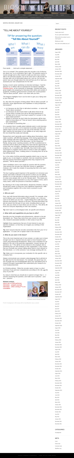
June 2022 (57, 167)
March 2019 (57, 253)
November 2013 (58, 385)
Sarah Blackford (27, 302)
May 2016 (57, 335)
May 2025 (57, 85)
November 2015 (58, 347)
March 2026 (57, 64)
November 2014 (58, 366)
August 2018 (57, 270)
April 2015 (57, 354)
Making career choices (46, 15)
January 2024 (58, 121)
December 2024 (58, 95)
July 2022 (57, 164)
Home (5, 15)
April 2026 (57, 61)
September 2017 (58, 296)
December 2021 (58, 181)
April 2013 (57, 399)
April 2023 (57, 143)
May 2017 (57, 306)
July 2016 (57, 330)
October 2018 (58, 265)
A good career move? (59, 32)
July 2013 (57, 392)
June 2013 (57, 395)
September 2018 (58, 268)
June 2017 (57, 304)
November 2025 (58, 73)
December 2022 (58, 152)
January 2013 (58, 404)
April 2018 (57, 280)
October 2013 (58, 387)
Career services (32, 15)
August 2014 (57, 373)
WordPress (33, 455)
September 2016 (58, 325)
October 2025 (58, 76)
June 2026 (57, 57)
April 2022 (57, 172)
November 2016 (58, 320)
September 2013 (58, 390)
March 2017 (57, 311)
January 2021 (58, 203)
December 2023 (58, 124)
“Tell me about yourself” (17, 30)
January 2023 (58, 150)
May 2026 (57, 59)
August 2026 (57, 52)
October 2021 (58, 186)
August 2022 (57, 162)
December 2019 (58, 232)
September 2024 (58, 102)
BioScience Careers (37, 6)
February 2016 (58, 339)
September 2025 (58, 78)
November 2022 (58, 155)
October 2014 (58, 368)
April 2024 (57, 114)
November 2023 (58, 126)
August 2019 (57, 241)
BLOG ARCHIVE (48, 17)
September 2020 (58, 212)
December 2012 (58, 407)
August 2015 (57, 349)
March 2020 (57, 224)
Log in (56, 441)
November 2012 (58, 409)
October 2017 (58, 294)
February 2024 (58, 119)
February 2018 (58, 284)
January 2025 (58, 93)
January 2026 (58, 69)
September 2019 (58, 239)
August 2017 (57, 299)
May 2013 (57, 397)
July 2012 (57, 414)
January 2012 (58, 419)
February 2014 (58, 380)
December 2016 (58, 318)
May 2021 (57, 198)
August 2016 (57, 327)
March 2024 (57, 117)
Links (24, 15)
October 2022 (58, 157)
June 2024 (57, 109)
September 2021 (58, 188)
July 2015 (57, 351)
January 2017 (58, 315)
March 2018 (57, 282)
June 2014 (57, 375)
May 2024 (57, 112)
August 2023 (57, 133)
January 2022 (58, 179)
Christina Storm (8, 88)
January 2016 (58, 342)
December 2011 (58, 421)
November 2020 (58, 208)
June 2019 (57, 246)
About (11, 15)
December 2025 (58, 71)
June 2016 (57, 332)
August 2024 (57, 105)
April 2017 (57, 308)
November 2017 (58, 292)
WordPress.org (58, 448)
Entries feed (57, 443)
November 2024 (58, 97)
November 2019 (58, 234)
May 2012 (57, 416)
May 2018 (57, 277)
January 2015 (58, 361)
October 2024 (58, 100)
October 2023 (58, 129)
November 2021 (58, 184)
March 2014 (57, 378)
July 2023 (57, 136)
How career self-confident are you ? (62, 43)
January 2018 (58, 287)
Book (62, 15)
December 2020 (58, 205)
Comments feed (58, 446)
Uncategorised (10, 302)
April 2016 (57, 337)
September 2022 (58, 160)
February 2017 (58, 313)
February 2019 (58, 256)
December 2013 (58, 383)
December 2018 (58, 260)
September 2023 (58, 131)
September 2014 (58, 371)
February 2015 (58, 359)
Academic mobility (36, 17)
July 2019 (57, 244)
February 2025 (58, 90)
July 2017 (57, 301)
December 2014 (58, 363)
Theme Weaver (52, 455)
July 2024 (57, 107)
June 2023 (57, 138)
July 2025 (57, 81)
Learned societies (23, 17)
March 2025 (57, 88)
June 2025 (57, 83)
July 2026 (57, 54)
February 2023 (58, 148)
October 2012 (58, 411)
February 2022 (58, 176)
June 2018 (57, 275)
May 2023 (57, 141)
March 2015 (57, 356)
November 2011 (58, 423)
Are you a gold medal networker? (62, 34)
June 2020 (57, 217)
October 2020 (58, 210)
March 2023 (57, 145)
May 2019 (57, 248)
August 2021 (57, 191)
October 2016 (58, 323)
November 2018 (58, 263)
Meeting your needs (59, 41)
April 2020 (57, 222)
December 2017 (58, 289)
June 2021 (57, 196)
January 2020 (58, 229)
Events (18, 15)
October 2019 (58, 236)
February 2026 (58, 66)
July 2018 (57, 272)
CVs (57, 15)
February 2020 (58, 227)
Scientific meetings (9, 17)
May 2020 (57, 220)
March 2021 (57, 200)
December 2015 (58, 344)
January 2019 (58, 258)
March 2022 (57, 174)
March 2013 (57, 402)
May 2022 (57, 169)
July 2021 (57, 193)
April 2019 (57, 251)
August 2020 (57, 215)
